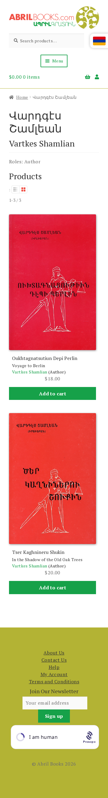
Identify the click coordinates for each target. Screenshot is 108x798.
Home (22, 97)
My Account (54, 674)
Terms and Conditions (54, 681)
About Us (54, 652)
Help (54, 667)
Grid (23, 189)
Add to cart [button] (52, 393)
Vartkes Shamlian (29, 372)
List (15, 189)
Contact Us (54, 660)
